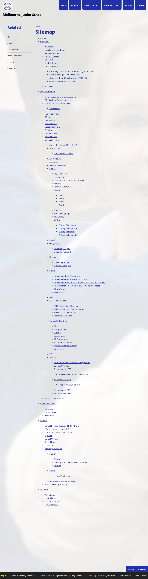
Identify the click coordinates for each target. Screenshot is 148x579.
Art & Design (55, 158)
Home (37, 26)
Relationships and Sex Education (69, 309)
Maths (52, 270)
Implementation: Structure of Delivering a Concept (77, 285)
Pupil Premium (52, 113)
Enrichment (59, 336)
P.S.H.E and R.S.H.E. (58, 300)
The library (59, 216)
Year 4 (61, 198)
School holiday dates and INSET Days (62, 425)
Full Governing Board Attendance (64, 74)
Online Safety (51, 133)
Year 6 (61, 205)
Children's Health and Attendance (60, 481)
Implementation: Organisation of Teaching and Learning (80, 282)
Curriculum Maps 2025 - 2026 (63, 145)
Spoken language (62, 213)
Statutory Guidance (63, 315)
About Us (44, 41)
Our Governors (51, 66)
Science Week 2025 (62, 390)
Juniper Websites (60, 575)
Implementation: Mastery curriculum (71, 279)
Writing (57, 220)
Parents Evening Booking (56, 484)
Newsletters (50, 415)
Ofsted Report (51, 120)
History (52, 257)
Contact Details (52, 63)
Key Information (47, 91)
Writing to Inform (66, 231)
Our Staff (49, 59)
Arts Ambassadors (53, 501)
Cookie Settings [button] (141, 575)
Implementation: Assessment (67, 276)
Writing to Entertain (68, 228)
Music (52, 297)
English (52, 168)
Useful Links (50, 498)
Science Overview (61, 365)
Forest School (55, 148)
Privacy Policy (125, 575)
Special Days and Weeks (65, 312)
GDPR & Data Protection (55, 100)
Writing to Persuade (68, 235)
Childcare (49, 445)
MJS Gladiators (51, 504)
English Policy (60, 173)
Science (52, 357)
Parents (43, 420)
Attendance (50, 495)
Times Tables (60, 289)
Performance (51, 123)
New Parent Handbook (55, 50)
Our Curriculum (52, 139)
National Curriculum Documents (69, 180)
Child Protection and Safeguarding (60, 97)
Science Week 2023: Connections (73, 374)
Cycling (57, 332)
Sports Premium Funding (65, 345)
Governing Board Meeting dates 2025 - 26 (68, 78)
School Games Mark (63, 342)
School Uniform (52, 439)
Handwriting (60, 177)
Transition (58, 292)
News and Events (48, 403)
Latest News (50, 412)
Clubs (56, 326)
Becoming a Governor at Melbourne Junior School (71, 71)
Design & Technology (59, 165)
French (52, 240)
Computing (54, 162)
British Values (51, 136)
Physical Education (58, 321)
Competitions (60, 329)
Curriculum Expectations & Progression (72, 362)
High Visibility (77, 575)
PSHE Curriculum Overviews (67, 306)
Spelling (57, 210)
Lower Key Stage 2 (62, 248)
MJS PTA (48, 435)
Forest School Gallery (63, 153)
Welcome (49, 46)
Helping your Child (53, 448)
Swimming (59, 349)
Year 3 (61, 195)
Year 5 (61, 201)
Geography (54, 243)
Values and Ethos (52, 53)
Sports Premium (52, 126)
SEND (47, 117)
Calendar (49, 409)
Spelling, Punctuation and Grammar (70, 462)
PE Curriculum (60, 339)
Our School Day (52, 56)
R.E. (51, 354)
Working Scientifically (64, 393)
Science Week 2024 (62, 379)
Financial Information (55, 398)
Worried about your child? (57, 429)
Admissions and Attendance (57, 103)
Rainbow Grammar (62, 186)
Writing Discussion (67, 225)
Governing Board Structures (62, 81)
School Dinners (51, 442)
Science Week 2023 (62, 369)
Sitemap (90, 575)
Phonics (57, 183)
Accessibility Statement (106, 575)
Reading (58, 190)
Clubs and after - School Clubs (58, 432)
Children (44, 489)
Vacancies (49, 86)
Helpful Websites (62, 476)
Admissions (54, 108)
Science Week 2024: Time (70, 384)
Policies (48, 130)
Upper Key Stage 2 (62, 251)
